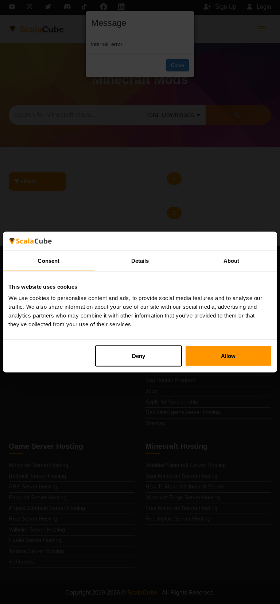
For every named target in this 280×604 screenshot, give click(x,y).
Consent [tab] (48, 260)
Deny (138, 356)
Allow (228, 356)
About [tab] (231, 260)
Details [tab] (140, 260)
